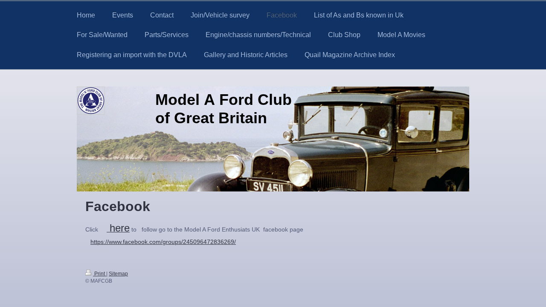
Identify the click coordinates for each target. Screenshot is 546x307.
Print (99, 273)
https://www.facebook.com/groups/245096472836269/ (163, 242)
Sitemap (118, 273)
